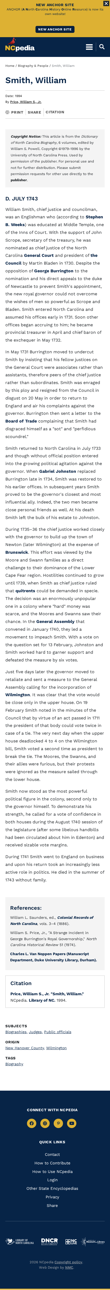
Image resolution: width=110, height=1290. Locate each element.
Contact (52, 1154)
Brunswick (16, 552)
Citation (55, 112)
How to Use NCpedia (52, 1171)
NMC (69, 1267)
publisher (19, 180)
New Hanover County (25, 1048)
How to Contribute (52, 1163)
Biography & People (33, 66)
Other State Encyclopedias (52, 1188)
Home (9, 66)
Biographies (16, 1032)
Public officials (57, 1032)
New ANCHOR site (55, 29)
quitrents (25, 590)
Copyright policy (68, 1262)
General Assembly (55, 621)
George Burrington (53, 270)
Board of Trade (21, 421)
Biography (14, 1064)
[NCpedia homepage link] (20, 44)
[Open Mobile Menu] (89, 46)
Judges (36, 1032)
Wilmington (17, 694)
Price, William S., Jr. (25, 102)
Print (17, 112)
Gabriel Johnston (57, 471)
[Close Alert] (106, 3)
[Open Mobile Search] (100, 46)
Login (52, 1179)
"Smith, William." (67, 993)
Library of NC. (42, 1000)
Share (34, 112)
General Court (39, 255)
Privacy (52, 1197)
